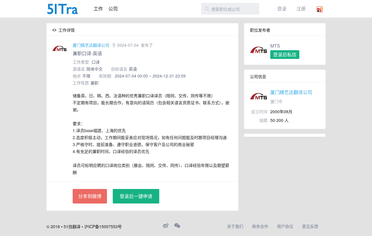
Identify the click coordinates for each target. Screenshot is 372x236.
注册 (301, 8)
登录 (282, 8)
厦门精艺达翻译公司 (91, 45)
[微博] (166, 225)
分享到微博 (89, 196)
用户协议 (285, 226)
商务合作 (260, 226)
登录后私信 (284, 54)
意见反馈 (310, 226)
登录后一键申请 (136, 196)
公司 (113, 8)
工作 (98, 8)
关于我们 (235, 226)
